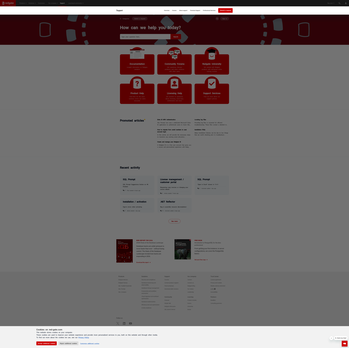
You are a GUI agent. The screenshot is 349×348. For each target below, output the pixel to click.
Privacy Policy (83, 337)
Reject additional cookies (68, 343)
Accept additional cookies (46, 343)
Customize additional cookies (89, 343)
